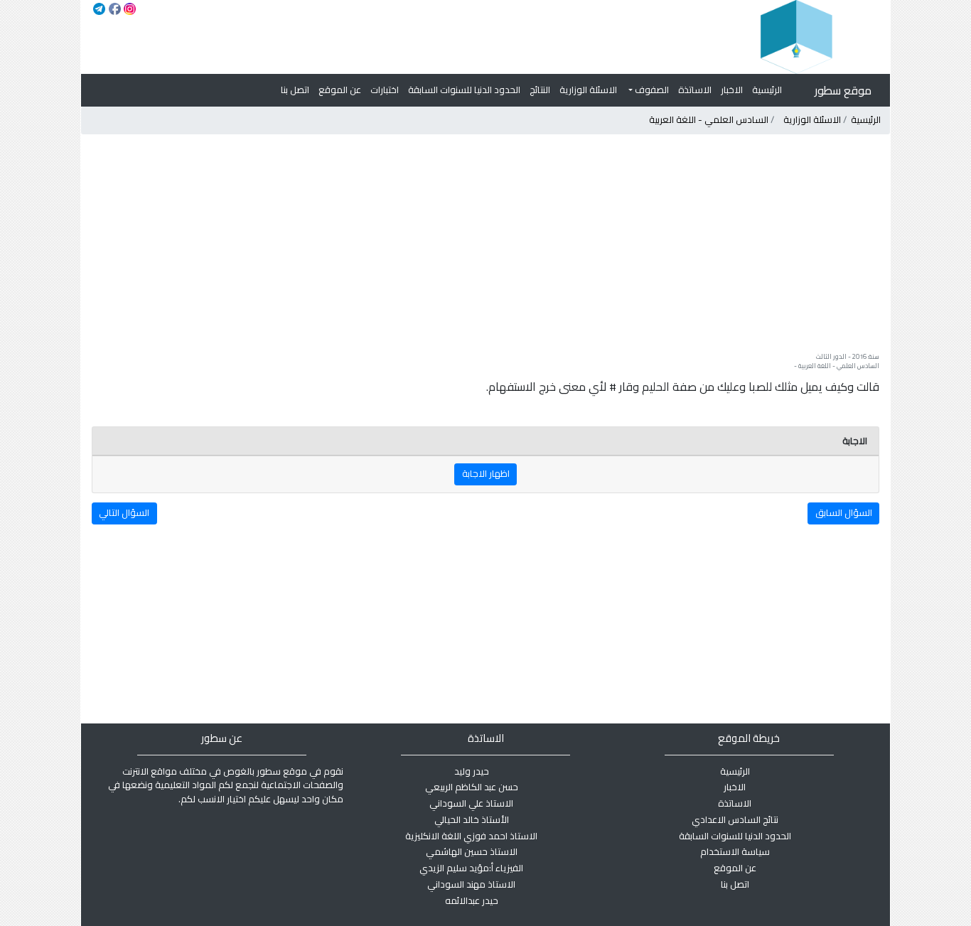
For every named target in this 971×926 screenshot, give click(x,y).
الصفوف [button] (651, 89)
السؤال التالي (124, 512)
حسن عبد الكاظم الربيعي (471, 786)
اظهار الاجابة (486, 473)
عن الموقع (339, 89)
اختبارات (384, 89)
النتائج (540, 89)
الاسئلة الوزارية (588, 89)
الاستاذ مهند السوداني (471, 884)
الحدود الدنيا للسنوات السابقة (464, 89)
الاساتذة (695, 89)
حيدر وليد (471, 771)
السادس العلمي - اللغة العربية (708, 119)
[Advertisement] (485, 243)
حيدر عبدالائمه (471, 900)
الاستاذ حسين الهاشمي (471, 851)
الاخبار (732, 89)
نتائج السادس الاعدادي (735, 819)
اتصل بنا (295, 89)
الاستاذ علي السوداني (471, 803)
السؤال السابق (843, 512)
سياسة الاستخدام (735, 851)
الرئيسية (767, 89)
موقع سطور (843, 90)
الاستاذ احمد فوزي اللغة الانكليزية (471, 835)
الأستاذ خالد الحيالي (471, 819)
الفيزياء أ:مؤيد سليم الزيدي (471, 867)
